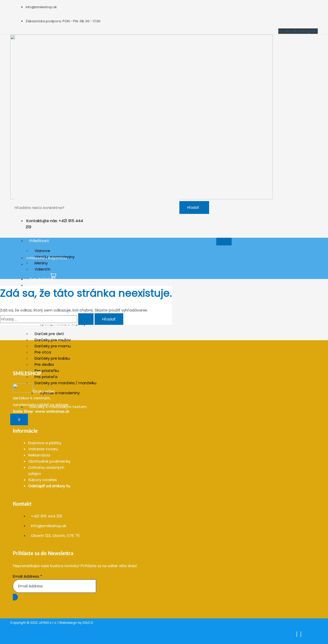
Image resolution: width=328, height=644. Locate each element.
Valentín (42, 269)
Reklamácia (39, 455)
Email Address (27, 576)
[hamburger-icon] (224, 241)
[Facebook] (296, 634)
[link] (23, 411)
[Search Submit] (86, 319)
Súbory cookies (42, 479)
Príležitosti (39, 240)
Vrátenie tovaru (43, 449)
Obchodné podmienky (49, 461)
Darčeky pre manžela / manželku (65, 383)
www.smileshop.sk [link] (52, 411)
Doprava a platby (44, 442)
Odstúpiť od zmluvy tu (49, 486)
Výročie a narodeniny (60, 393)
